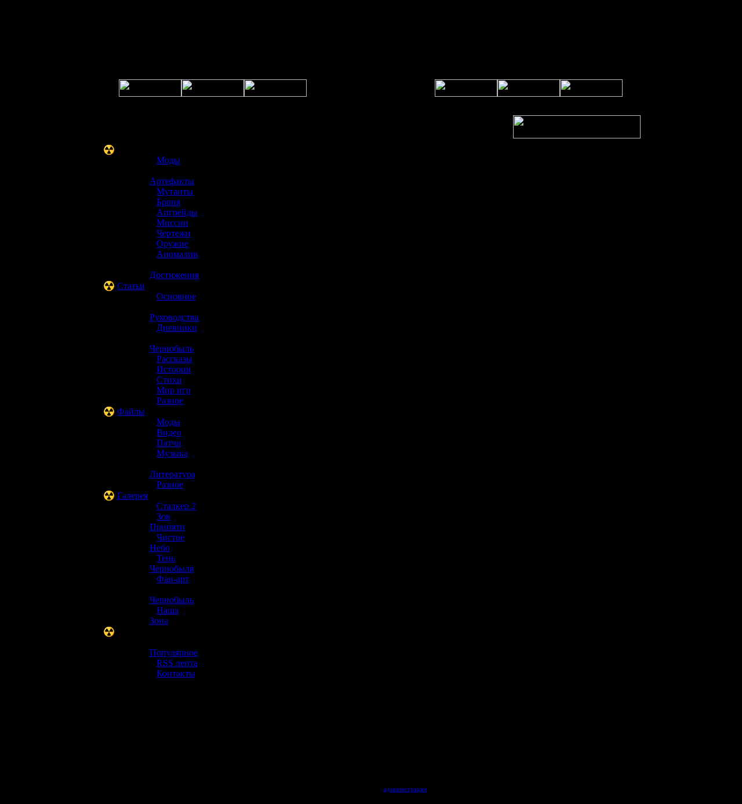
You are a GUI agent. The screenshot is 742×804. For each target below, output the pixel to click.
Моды (168, 160)
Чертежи (174, 233)
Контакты (176, 673)
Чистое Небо (167, 542)
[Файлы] (466, 93)
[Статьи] (528, 93)
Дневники (177, 327)
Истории (174, 369)
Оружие (172, 243)
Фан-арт (173, 579)
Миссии (172, 223)
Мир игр (174, 390)
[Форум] (212, 93)
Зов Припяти (167, 521)
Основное (176, 296)
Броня (168, 202)
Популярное (174, 652)
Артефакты (172, 181)
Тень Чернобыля (172, 563)
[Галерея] (275, 93)
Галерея (132, 495)
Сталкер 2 (176, 506)
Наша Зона (164, 615)
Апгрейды (177, 212)
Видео (169, 432)
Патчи (169, 443)
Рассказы (174, 359)
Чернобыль (172, 348)
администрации (405, 788)
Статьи (131, 286)
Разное (170, 400)
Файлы (131, 411)
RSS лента (177, 663)
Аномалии (177, 254)
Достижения (174, 275)
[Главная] (150, 93)
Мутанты (175, 191)
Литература (172, 474)
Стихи (169, 380)
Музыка (172, 453)
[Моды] (591, 93)
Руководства (174, 317)
